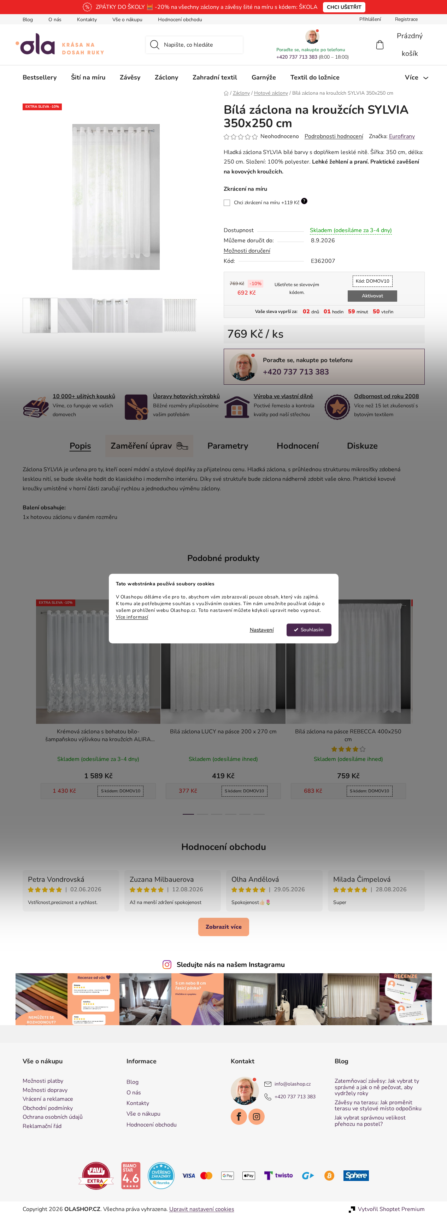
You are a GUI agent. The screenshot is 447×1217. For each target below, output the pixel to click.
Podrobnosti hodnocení (334, 136)
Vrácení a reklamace (48, 1099)
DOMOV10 (372, 281)
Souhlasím (312, 629)
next (419, 704)
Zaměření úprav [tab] (141, 445)
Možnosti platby (43, 1081)
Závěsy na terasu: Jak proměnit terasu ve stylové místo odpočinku (378, 1106)
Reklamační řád (42, 1126)
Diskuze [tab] (362, 445)
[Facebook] (239, 1117)
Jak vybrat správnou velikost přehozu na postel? (370, 1121)
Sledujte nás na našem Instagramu (231, 964)
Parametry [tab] (227, 445)
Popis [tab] (80, 445)
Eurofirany (402, 136)
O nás (54, 19)
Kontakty (87, 19)
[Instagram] (256, 1117)
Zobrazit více (224, 927)
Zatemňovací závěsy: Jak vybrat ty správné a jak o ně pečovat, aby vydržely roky (377, 1087)
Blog (28, 19)
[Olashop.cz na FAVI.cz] (96, 1175)
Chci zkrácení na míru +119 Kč (269, 202)
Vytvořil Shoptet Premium (391, 1209)
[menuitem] (40, 77)
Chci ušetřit (344, 7)
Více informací (132, 617)
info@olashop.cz (293, 1084)
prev (28, 704)
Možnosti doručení (247, 251)
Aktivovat (372, 296)
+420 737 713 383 (296, 57)
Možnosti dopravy (45, 1090)
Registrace (406, 19)
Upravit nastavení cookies (201, 1209)
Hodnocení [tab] (298, 445)
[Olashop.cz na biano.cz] (131, 1175)
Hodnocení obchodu (180, 19)
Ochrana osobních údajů (53, 1117)
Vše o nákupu (127, 19)
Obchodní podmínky (48, 1108)
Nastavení (262, 629)
